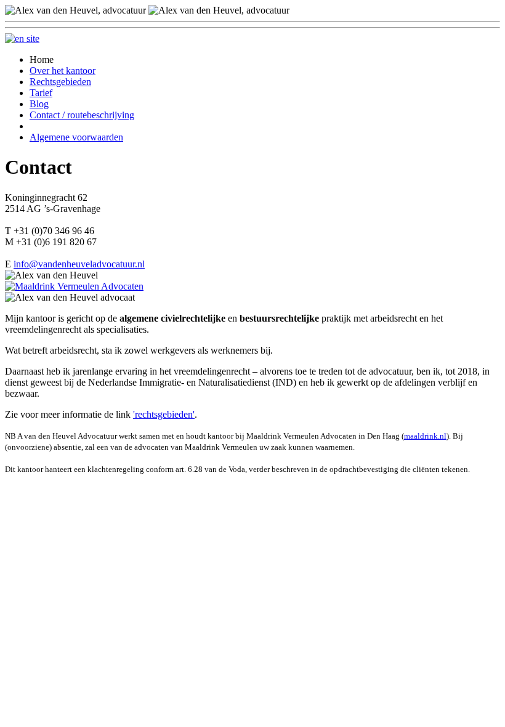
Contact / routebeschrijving (82, 115)
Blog (39, 104)
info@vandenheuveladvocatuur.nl (79, 264)
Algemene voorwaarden (76, 137)
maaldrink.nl (425, 436)
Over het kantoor (62, 70)
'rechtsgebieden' (164, 414)
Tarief (41, 92)
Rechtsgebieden (60, 81)
